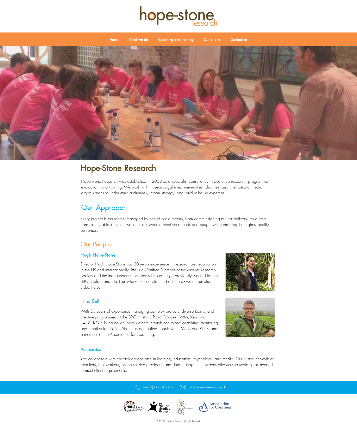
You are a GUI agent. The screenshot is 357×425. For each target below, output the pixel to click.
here (95, 287)
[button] (178, 103)
